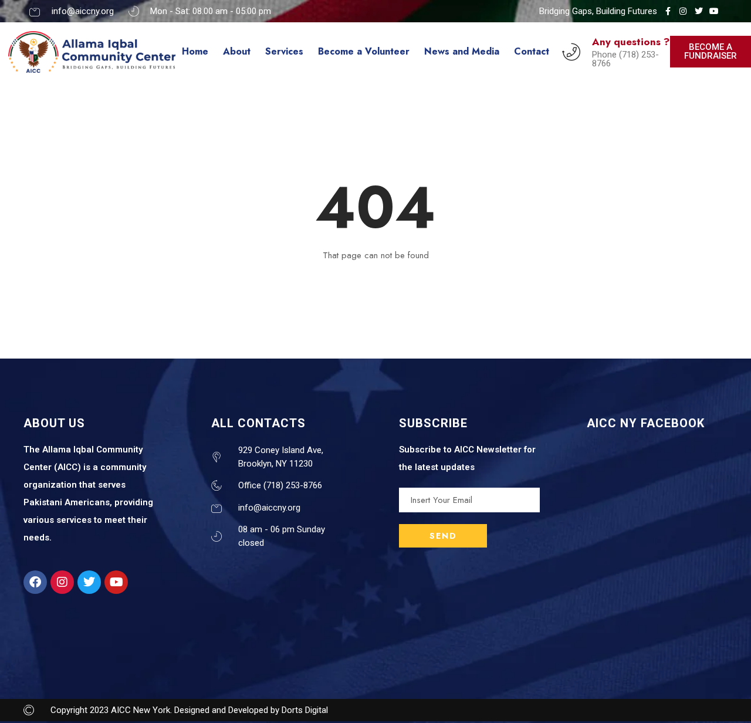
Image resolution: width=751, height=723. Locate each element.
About (237, 51)
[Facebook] (35, 582)
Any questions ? (631, 42)
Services (284, 51)
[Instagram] (62, 582)
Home (195, 51)
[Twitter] (89, 582)
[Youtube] (116, 582)
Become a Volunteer (364, 51)
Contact (531, 51)
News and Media (461, 51)
